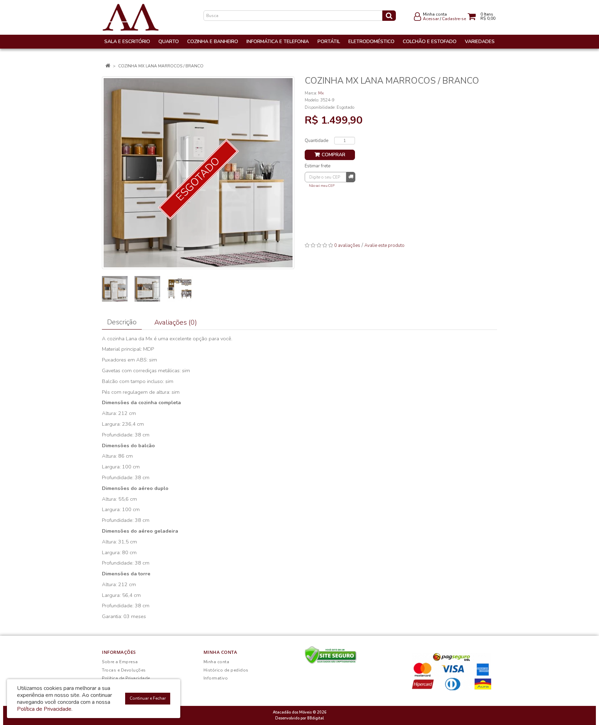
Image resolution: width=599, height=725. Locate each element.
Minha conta (216, 662)
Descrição (122, 322)
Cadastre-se (454, 19)
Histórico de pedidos (226, 670)
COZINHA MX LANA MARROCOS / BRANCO (160, 66)
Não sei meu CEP (322, 185)
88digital (315, 718)
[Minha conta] (417, 18)
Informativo (215, 678)
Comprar (333, 154)
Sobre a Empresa (120, 662)
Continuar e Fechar (148, 698)
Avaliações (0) (175, 322)
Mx (321, 93)
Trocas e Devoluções (124, 670)
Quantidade (316, 141)
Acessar (431, 19)
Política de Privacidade (126, 678)
